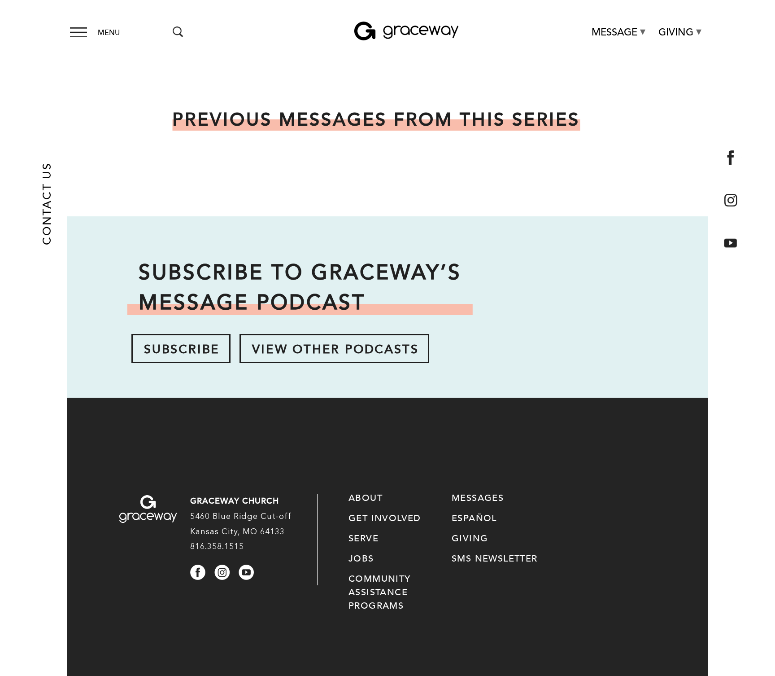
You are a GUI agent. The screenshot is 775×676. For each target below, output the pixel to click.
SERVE (363, 538)
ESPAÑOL (474, 518)
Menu (109, 32)
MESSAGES (478, 498)
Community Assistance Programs (379, 592)
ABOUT (365, 498)
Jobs (361, 558)
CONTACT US (47, 203)
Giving (675, 32)
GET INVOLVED (384, 518)
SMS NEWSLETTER (495, 558)
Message (614, 32)
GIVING (470, 538)
